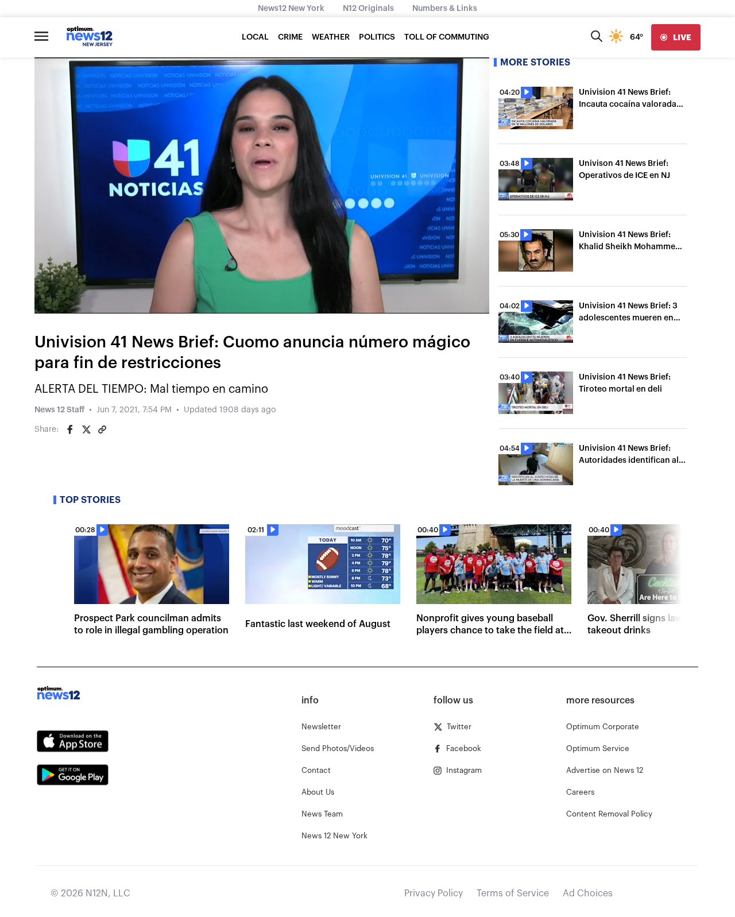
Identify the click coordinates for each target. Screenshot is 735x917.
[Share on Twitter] (86, 429)
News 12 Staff (59, 410)
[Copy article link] (102, 429)
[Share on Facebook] (70, 429)
